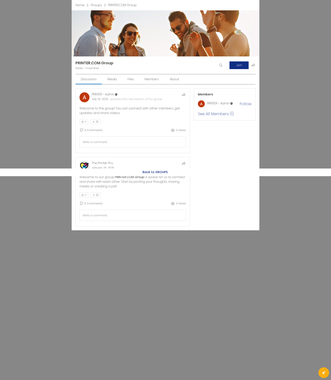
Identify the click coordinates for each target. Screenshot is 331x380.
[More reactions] (95, 121)
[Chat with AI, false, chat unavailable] (323, 372)
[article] (132, 120)
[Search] (221, 65)
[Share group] (253, 65)
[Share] (183, 94)
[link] (89, 79)
